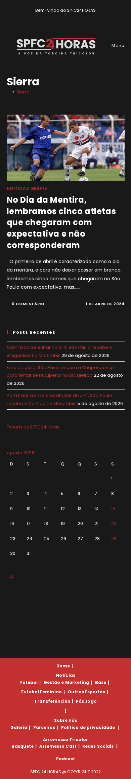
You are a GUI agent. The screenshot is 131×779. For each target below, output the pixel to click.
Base (100, 682)
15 (113, 508)
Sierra (23, 92)
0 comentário (28, 303)
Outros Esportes (86, 692)
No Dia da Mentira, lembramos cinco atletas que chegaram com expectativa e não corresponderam (61, 222)
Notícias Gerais (27, 188)
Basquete (22, 746)
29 (114, 538)
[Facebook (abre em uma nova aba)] (63, 17)
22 (114, 523)
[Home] (8, 92)
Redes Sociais (98, 746)
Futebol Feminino (41, 692)
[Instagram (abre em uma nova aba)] (70, 17)
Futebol (29, 682)
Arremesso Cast (57, 746)
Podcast (65, 759)
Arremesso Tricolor (65, 739)
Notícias (65, 675)
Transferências (52, 701)
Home (63, 666)
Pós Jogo (86, 701)
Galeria (19, 727)
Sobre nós (65, 720)
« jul (10, 576)
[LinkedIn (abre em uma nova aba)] (77, 17)
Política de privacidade (88, 727)
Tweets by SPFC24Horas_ (34, 427)
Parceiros (44, 727)
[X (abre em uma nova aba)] (55, 17)
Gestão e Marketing (66, 682)
